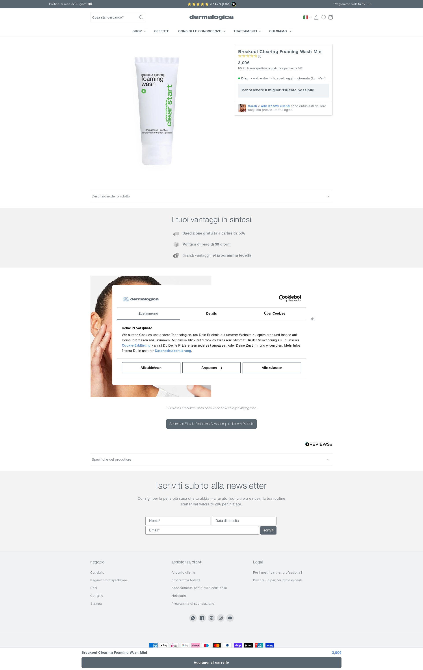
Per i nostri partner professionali (277, 572)
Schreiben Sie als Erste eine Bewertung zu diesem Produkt (211, 424)
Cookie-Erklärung (136, 345)
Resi (93, 588)
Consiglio (97, 572)
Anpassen (209, 368)
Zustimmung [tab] (148, 313)
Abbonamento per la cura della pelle (199, 588)
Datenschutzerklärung (173, 351)
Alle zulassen (272, 368)
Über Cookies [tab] (274, 313)
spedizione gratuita (268, 68)
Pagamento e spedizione (109, 580)
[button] (117, 17)
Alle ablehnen (151, 368)
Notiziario (179, 596)
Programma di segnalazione (193, 604)
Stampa (96, 604)
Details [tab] (211, 313)
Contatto (96, 596)
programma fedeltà (186, 580)
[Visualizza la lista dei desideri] (323, 17)
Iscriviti (268, 530)
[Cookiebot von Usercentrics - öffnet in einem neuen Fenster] (282, 298)
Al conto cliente (183, 572)
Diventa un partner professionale (278, 580)
